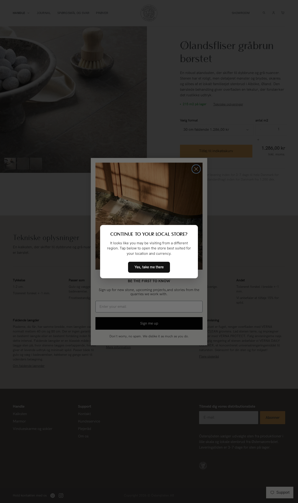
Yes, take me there (149, 267)
